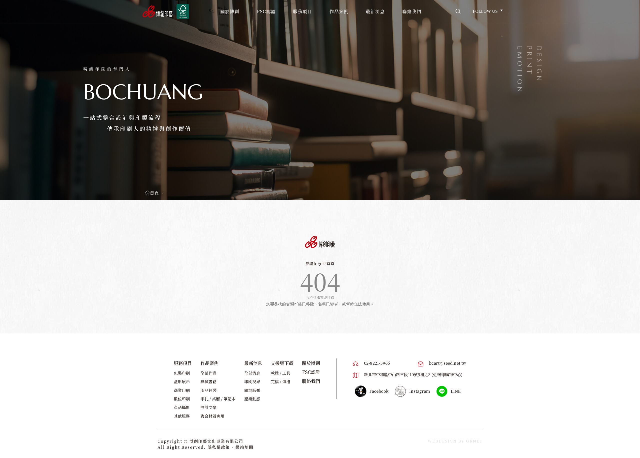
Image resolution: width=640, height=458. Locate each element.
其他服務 (182, 416)
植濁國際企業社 (320, 242)
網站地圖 (245, 447)
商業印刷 (182, 390)
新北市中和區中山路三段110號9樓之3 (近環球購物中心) (413, 374)
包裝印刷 (182, 373)
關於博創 (229, 11)
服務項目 (302, 11)
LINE (455, 391)
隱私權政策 (219, 447)
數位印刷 (182, 399)
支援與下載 (282, 363)
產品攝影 (182, 407)
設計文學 (208, 407)
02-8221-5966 (377, 363)
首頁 (154, 192)
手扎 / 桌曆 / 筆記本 (218, 399)
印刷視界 (252, 381)
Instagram (419, 391)
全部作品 (208, 373)
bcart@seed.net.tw (447, 363)
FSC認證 (266, 11)
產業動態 (252, 399)
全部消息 (252, 373)
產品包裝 (208, 390)
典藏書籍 (208, 381)
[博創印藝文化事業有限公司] (157, 11)
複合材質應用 (212, 416)
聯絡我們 (411, 11)
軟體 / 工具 (280, 373)
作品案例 (339, 11)
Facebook (379, 391)
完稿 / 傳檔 (280, 381)
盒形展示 (182, 381)
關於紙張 (252, 390)
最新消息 (375, 11)
